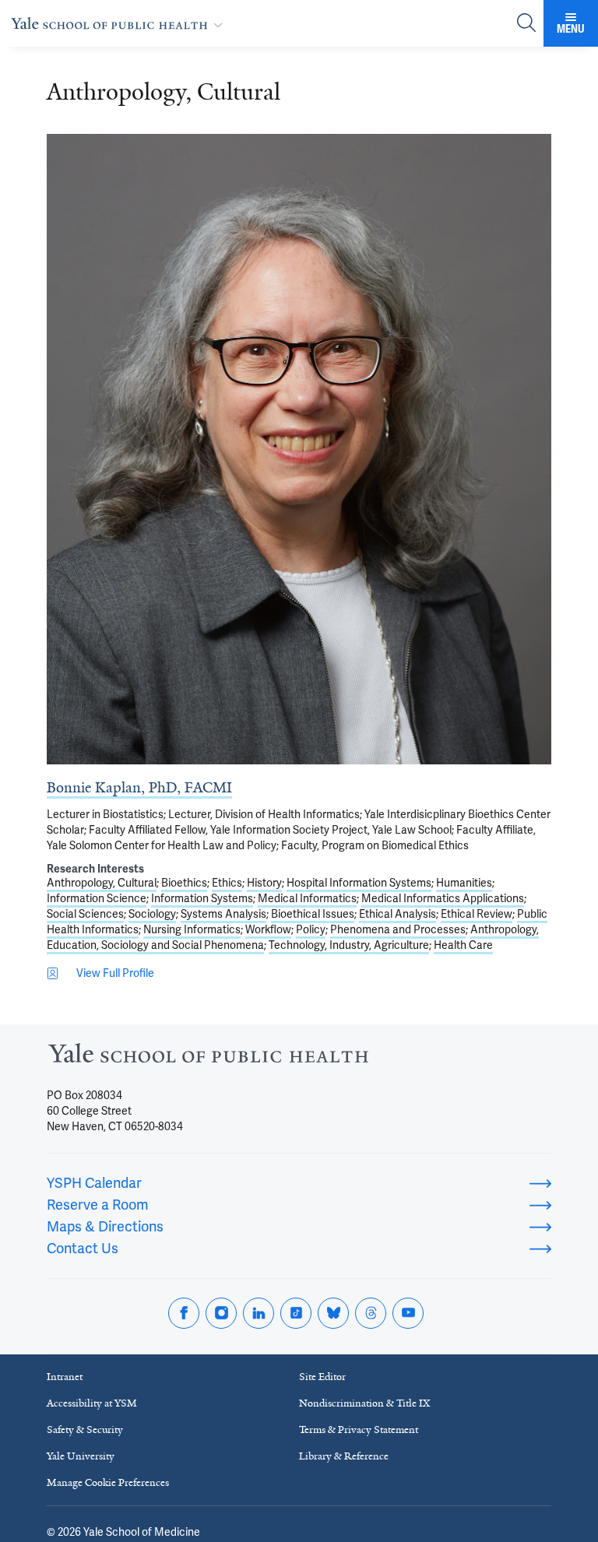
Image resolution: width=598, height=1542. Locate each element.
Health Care (463, 945)
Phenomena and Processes (398, 929)
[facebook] (183, 1313)
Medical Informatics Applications (442, 898)
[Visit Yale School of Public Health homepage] (208, 1057)
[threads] (370, 1313)
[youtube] (408, 1313)
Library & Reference (344, 1456)
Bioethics (184, 883)
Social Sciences (85, 914)
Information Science (96, 898)
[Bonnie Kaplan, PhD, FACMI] (299, 449)
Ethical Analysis (397, 914)
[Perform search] (526, 23)
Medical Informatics (307, 898)
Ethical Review (476, 914)
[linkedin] (258, 1313)
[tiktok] (295, 1313)
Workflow (268, 929)
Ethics (227, 883)
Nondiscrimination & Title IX (364, 1403)
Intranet (65, 1376)
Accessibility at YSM (92, 1403)
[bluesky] (333, 1313)
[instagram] (221, 1313)
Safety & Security (85, 1429)
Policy (310, 929)
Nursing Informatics (192, 929)
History (264, 883)
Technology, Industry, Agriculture (349, 945)
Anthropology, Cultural (102, 883)
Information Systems (202, 898)
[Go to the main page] (120, 23)
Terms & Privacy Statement (358, 1429)
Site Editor (322, 1376)
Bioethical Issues (312, 914)
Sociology (152, 914)
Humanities (464, 883)
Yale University (80, 1456)
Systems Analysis (223, 914)
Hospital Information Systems (359, 883)
